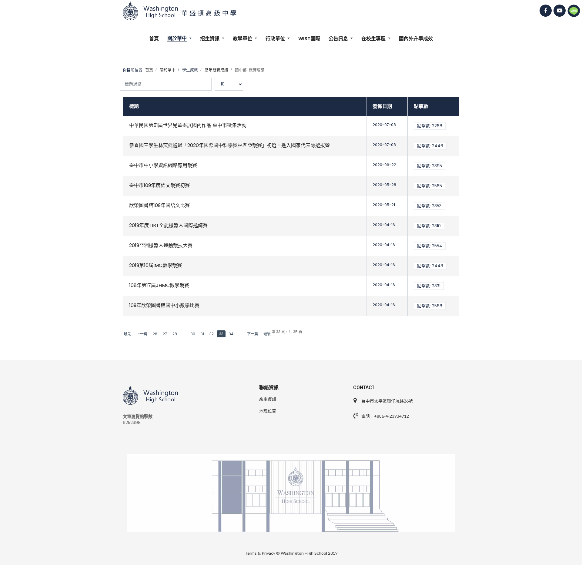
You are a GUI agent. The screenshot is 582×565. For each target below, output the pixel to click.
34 (231, 333)
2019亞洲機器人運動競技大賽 (160, 245)
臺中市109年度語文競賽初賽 (159, 185)
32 (211, 333)
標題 (134, 106)
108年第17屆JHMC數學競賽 (159, 285)
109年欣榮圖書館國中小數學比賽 (164, 305)
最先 (127, 333)
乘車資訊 (267, 399)
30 (193, 333)
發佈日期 (382, 106)
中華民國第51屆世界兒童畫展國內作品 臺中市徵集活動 (187, 125)
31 (202, 333)
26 (155, 333)
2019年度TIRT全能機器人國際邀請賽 (168, 225)
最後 (267, 333)
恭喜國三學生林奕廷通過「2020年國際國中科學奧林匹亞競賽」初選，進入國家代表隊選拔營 (229, 145)
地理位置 (267, 411)
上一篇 (141, 333)
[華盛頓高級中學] (291, 11)
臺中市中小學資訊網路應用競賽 (163, 165)
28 (174, 333)
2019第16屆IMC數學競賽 (155, 265)
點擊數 (421, 106)
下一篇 (252, 333)
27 (165, 333)
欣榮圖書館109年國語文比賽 (159, 205)
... (183, 333)
